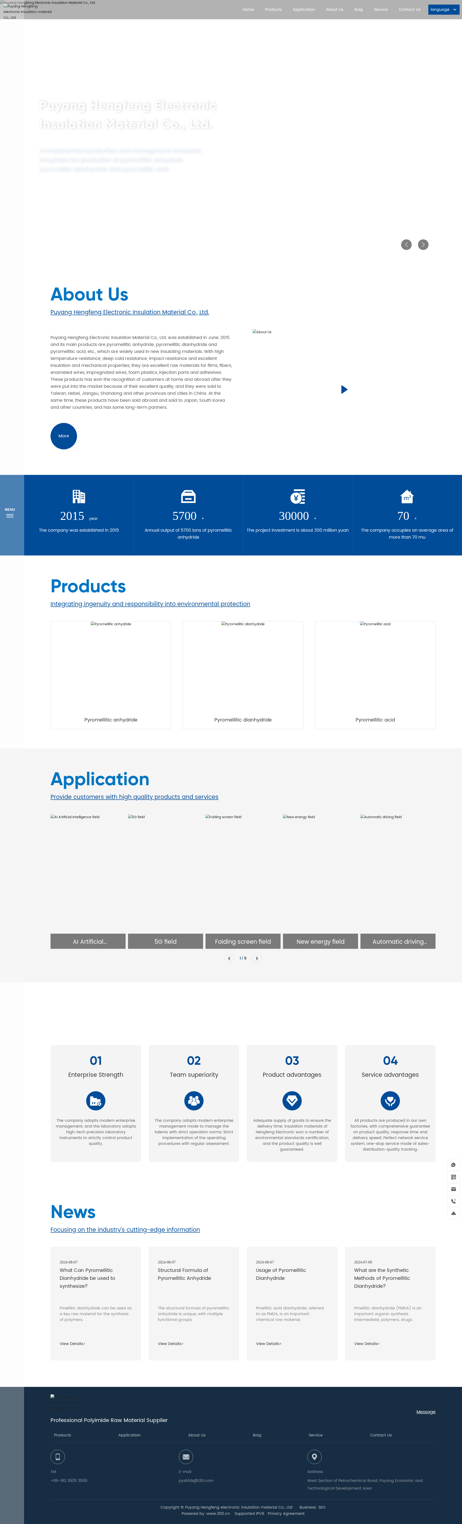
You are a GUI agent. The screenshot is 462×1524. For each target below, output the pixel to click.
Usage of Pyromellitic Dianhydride (281, 1274)
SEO (322, 1508)
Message (426, 1412)
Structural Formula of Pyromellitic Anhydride (184, 1274)
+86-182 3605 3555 (69, 1481)
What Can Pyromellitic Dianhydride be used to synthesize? (87, 1278)
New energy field (245, 942)
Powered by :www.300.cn (206, 1514)
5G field (90, 942)
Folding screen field (168, 942)
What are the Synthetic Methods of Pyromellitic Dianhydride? (382, 1278)
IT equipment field (400, 942)
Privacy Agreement (286, 1514)
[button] (406, 244)
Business (308, 1508)
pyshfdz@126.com (196, 1481)
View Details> (72, 1344)
